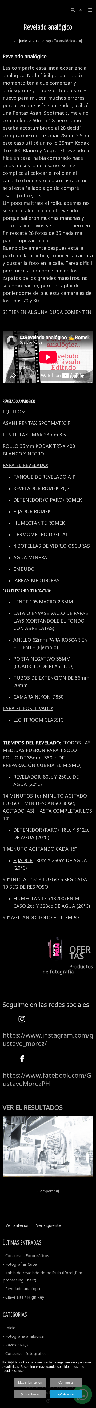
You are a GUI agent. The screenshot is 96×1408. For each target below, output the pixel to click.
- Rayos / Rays (16, 1344)
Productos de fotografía (68, 969)
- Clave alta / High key (23, 1297)
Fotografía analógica (57, 41)
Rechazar (31, 1394)
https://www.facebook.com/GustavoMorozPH (47, 1079)
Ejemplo (47, 647)
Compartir (46, 1191)
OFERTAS (80, 953)
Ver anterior (17, 1225)
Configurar (66, 1382)
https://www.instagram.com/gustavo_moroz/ (48, 1039)
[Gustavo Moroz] (3, 10)
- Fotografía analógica (23, 1336)
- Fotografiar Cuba (20, 1264)
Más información (30, 1382)
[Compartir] (80, 41)
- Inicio (9, 1327)
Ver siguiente (48, 1225)
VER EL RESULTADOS (33, 1107)
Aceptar (68, 1394)
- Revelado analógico (22, 1288)
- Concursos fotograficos (26, 1353)
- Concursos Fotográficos (26, 1255)
